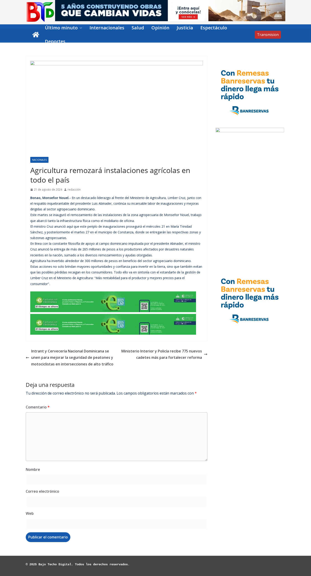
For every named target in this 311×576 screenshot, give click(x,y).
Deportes (55, 41)
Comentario (38, 407)
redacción (74, 189)
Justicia (185, 28)
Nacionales (39, 159)
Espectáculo (213, 28)
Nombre (33, 469)
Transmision (268, 34)
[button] (80, 27)
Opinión (160, 28)
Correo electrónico (42, 491)
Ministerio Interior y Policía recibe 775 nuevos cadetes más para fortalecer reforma (161, 354)
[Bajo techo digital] (35, 34)
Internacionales (106, 28)
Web (30, 513)
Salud (138, 28)
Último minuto (61, 28)
